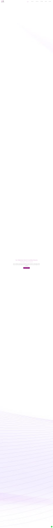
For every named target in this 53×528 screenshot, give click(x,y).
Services (37, 1)
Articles (46, 1)
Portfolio (42, 1)
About (32, 1)
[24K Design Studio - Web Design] (2, 1)
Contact (50, 1)
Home (28, 1)
